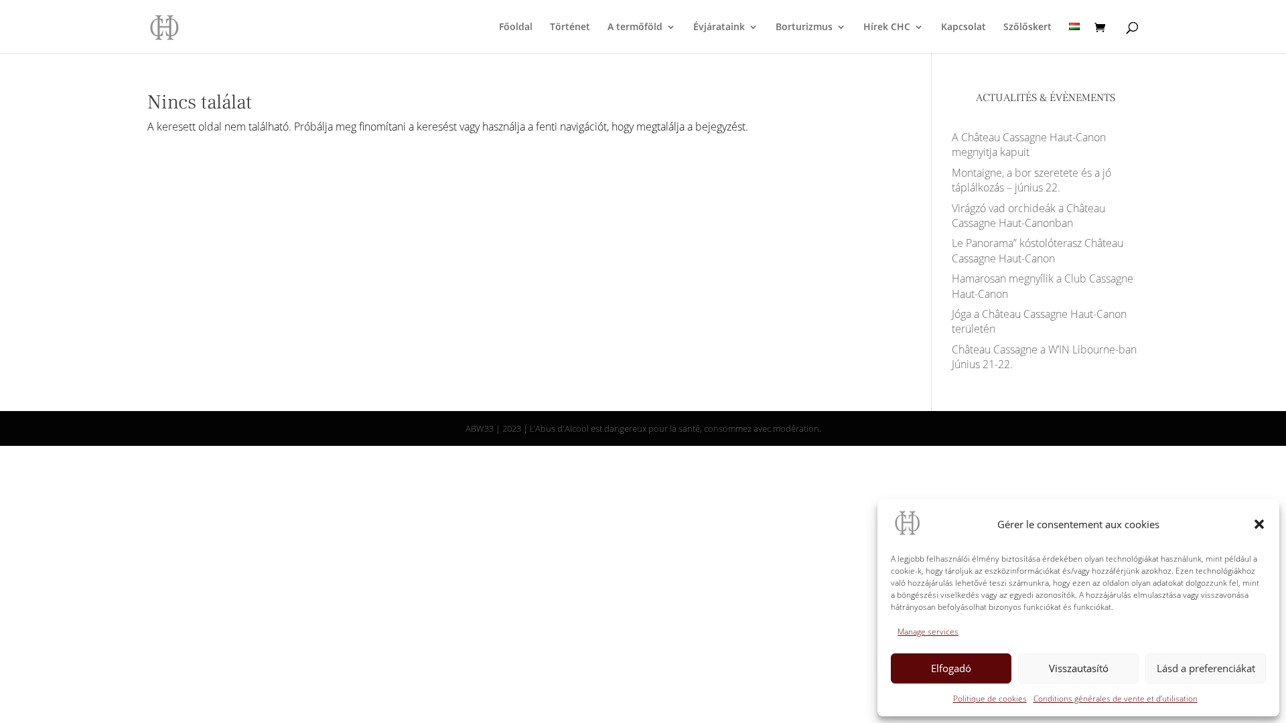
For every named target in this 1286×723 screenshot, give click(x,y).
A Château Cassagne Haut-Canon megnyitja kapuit (1029, 144)
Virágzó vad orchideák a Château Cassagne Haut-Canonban (1028, 215)
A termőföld (635, 27)
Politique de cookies (990, 698)
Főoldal (515, 27)
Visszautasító (1079, 668)
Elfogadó (951, 668)
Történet (570, 27)
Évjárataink (719, 27)
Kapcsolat (963, 27)
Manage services (928, 631)
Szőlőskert (1027, 27)
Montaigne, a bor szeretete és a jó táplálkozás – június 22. (1031, 180)
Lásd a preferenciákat (1206, 668)
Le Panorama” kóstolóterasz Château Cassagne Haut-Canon (1037, 250)
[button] (1259, 524)
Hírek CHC (886, 27)
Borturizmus (804, 27)
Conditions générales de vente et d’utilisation (1115, 698)
